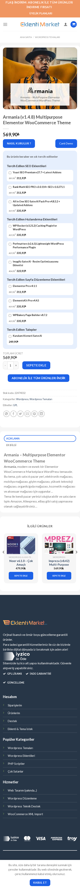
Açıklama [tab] (13, 438)
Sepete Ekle (36, 365)
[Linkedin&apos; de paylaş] (41, 414)
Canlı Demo (66, 143)
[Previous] (4, 560)
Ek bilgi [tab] (11, 445)
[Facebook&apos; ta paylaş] (13, 414)
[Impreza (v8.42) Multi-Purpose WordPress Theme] (59, 545)
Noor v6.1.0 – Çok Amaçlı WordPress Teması (21, 566)
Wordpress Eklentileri (21, 755)
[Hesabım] (66, 24)
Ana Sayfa (26, 37)
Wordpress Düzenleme (22, 798)
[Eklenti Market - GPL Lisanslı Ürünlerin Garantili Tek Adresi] (40, 24)
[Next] (76, 560)
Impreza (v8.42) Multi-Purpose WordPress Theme (59, 566)
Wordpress (22, 399)
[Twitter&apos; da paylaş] (20, 414)
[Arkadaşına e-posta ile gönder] (27, 414)
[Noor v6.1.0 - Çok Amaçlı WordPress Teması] (21, 545)
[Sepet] (73, 24)
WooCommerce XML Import (25, 814)
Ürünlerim (14, 713)
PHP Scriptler (16, 763)
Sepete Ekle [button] (21, 575)
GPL (15, 405)
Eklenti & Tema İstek (20, 729)
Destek (12, 721)
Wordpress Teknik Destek (24, 806)
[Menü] (5, 24)
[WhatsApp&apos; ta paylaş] (6, 414)
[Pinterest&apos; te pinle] (34, 414)
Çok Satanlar (15, 771)
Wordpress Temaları (47, 37)
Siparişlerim (15, 705)
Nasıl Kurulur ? (19, 143)
